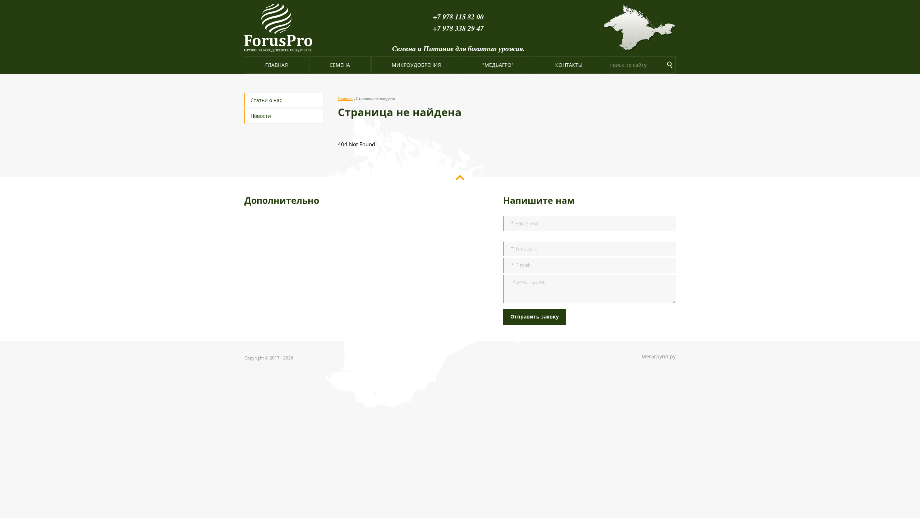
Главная (345, 98)
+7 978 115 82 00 (458, 16)
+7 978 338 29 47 (458, 28)
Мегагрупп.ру (658, 356)
